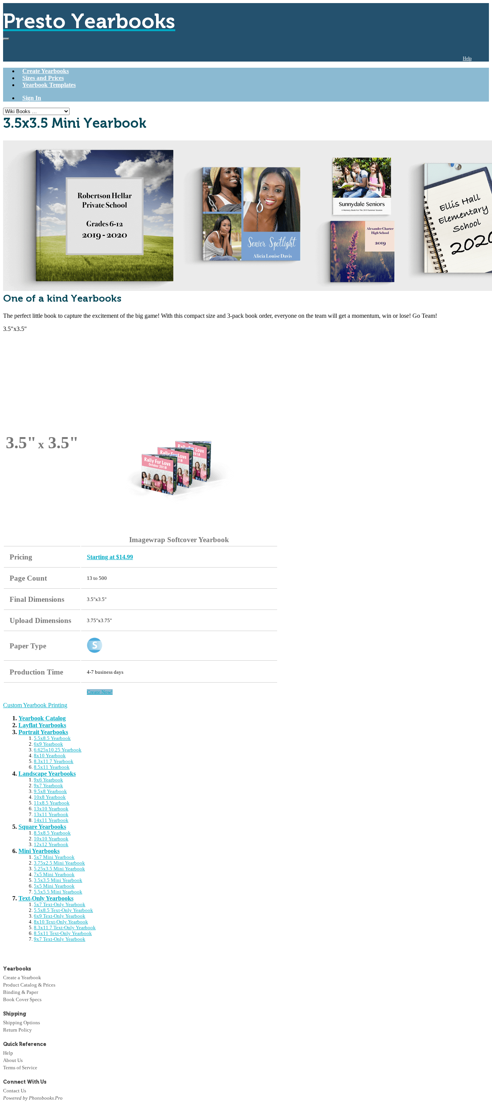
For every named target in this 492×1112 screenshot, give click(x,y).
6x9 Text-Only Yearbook (59, 916)
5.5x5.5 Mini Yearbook (58, 892)
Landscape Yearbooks (47, 773)
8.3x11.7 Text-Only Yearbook (65, 927)
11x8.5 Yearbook (52, 803)
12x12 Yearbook (51, 844)
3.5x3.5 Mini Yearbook (58, 880)
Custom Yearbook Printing (35, 705)
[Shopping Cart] (483, 58)
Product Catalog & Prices (29, 985)
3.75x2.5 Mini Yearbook (59, 863)
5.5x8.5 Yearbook (52, 738)
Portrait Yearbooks (43, 732)
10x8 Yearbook (50, 797)
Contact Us (14, 1091)
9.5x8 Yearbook (50, 791)
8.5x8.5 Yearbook (52, 833)
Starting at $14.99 (110, 557)
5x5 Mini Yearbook (54, 886)
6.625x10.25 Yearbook (57, 750)
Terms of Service (20, 1067)
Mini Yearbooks (39, 851)
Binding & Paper (20, 992)
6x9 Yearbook (48, 744)
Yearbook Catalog (42, 718)
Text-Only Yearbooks (45, 898)
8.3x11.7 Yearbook (53, 761)
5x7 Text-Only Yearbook (59, 904)
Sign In (31, 98)
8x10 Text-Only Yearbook (61, 922)
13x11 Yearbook (51, 814)
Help (467, 58)
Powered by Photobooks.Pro (33, 1098)
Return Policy (17, 1030)
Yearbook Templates (49, 85)
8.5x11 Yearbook (52, 767)
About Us (13, 1060)
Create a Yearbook (22, 977)
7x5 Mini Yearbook (54, 874)
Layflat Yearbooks (42, 725)
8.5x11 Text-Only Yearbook (63, 933)
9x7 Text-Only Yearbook (59, 939)
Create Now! (100, 692)
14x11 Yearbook (51, 820)
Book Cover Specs (22, 999)
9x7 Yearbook (48, 785)
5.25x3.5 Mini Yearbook (59, 869)
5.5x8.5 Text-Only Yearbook (63, 910)
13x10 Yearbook (51, 808)
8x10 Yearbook (50, 755)
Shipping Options (21, 1022)
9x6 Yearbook (48, 780)
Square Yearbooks (42, 826)
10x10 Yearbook (51, 839)
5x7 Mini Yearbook (54, 857)
